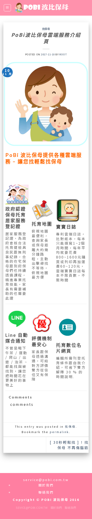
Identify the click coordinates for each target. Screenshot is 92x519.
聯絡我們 (70, 508)
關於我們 (56, 508)
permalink (59, 432)
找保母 (46, 28)
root (63, 54)
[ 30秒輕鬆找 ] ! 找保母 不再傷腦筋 (69, 445)
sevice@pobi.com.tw (32, 508)
